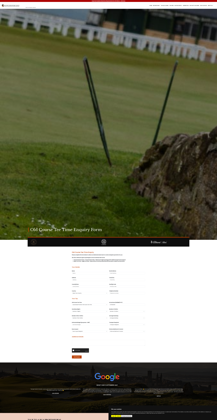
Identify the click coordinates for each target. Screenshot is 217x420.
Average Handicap (113, 315)
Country (74, 291)
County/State (75, 284)
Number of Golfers (113, 309)
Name (73, 271)
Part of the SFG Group (31, 7)
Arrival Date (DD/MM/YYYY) (115, 302)
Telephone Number (113, 291)
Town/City (111, 277)
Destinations (156, 5)
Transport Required (114, 322)
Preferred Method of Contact (116, 329)
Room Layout (75, 329)
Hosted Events (178, 5)
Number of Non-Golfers (77, 315)
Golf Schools (203, 5)
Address (74, 277)
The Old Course (164, 5)
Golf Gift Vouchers (194, 5)
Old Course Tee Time (77, 302)
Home (150, 5)
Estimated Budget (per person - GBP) (81, 322)
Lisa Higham (55, 393)
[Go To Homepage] (10, 5)
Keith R (159, 396)
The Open (171, 5)
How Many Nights (76, 309)
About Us (210, 5)
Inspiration (186, 5)
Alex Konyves (107, 394)
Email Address (112, 271)
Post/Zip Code (112, 284)
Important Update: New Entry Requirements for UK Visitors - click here (108, 1)
